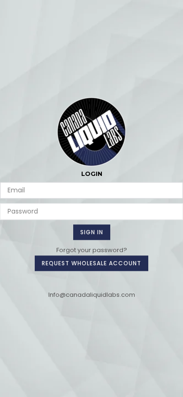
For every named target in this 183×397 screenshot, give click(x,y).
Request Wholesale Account (91, 263)
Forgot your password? (91, 250)
